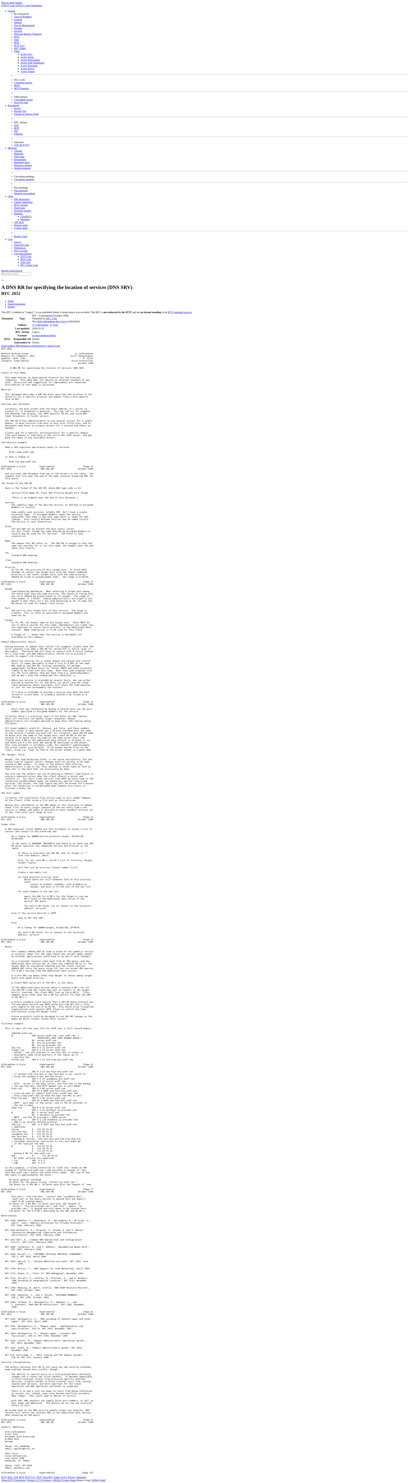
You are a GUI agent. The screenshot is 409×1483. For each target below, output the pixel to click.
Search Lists (54, 346)
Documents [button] (13, 105)
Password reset (21, 245)
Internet (18, 22)
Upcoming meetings (24, 179)
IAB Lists (25, 262)
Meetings (25, 219)
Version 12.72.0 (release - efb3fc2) (44, 1480)
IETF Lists (25, 256)
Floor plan (19, 156)
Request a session (23, 165)
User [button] (10, 239)
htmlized (45, 335)
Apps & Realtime (23, 16)
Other (17, 51)
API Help (19, 222)
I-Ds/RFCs (25, 216)
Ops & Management (24, 25)
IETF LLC (19, 45)
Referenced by (40, 346)
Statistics (18, 213)
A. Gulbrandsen (40, 325)
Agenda (18, 151)
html (37, 335)
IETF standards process (180, 312)
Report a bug (20, 236)
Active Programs (28, 65)
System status (21, 228)
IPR (18, 346)
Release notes (21, 225)
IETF (4, 1477)
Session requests (22, 168)
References (26, 346)
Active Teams (27, 71)
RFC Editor (20, 48)
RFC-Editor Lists (29, 265)
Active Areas (27, 57)
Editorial (18, 134)
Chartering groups (23, 82)
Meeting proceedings (24, 193)
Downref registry (22, 210)
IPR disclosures (22, 199)
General (18, 19)
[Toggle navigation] (2, 280)
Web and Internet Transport (28, 34)
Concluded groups (23, 99)
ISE (16, 131)
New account (20, 250)
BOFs (17, 85)
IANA (64, 1477)
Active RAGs (27, 68)
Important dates (22, 162)
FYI (27, 145)
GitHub (95, 1480)
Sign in (17, 242)
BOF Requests (21, 88)
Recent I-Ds (20, 111)
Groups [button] (11, 11)
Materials (18, 153)
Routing (18, 28)
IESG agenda (21, 205)
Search (17, 108)
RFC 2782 (51, 318)
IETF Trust (42, 1477)
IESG (17, 37)
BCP (22, 145)
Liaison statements (23, 202)
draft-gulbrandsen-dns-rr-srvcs (52, 321)
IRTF (16, 42)
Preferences (20, 248)
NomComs (19, 208)
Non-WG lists (21, 102)
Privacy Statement (77, 1477)
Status (11, 301)
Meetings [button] (12, 148)
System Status (69, 1480)
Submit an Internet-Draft (26, 114)
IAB (16, 39)
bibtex (53, 335)
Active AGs (26, 54)
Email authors (8, 346)
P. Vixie (54, 325)
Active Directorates (30, 60)
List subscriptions (23, 253)
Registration (20, 159)
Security (18, 31)
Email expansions (16, 304)
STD (17, 145)
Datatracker (36, 5)
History (11, 306)
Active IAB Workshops (32, 62)
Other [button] (10, 196)
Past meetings (21, 190)
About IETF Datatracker (13, 1480)
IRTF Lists (25, 259)
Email (102, 1480)
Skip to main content (11, 2)
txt (33, 335)
